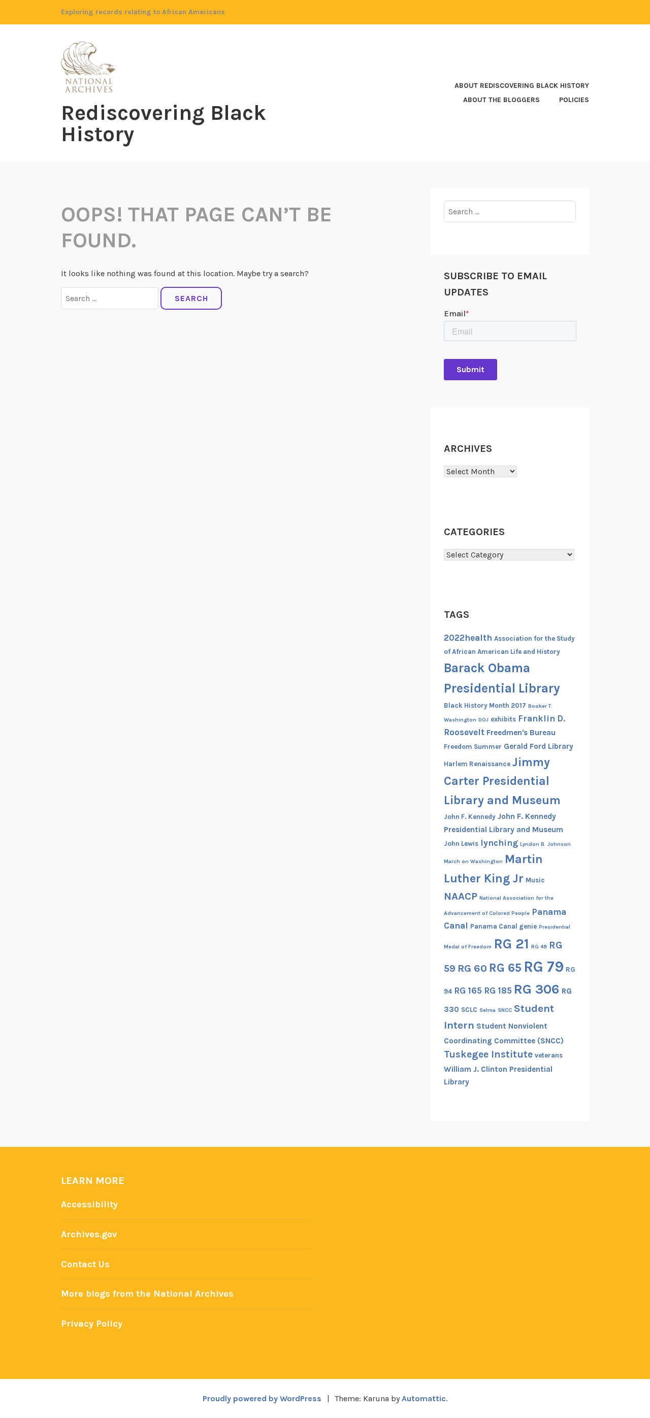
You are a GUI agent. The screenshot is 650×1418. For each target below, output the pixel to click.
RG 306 (537, 989)
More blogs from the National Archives (147, 1293)
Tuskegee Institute (488, 1054)
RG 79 (544, 966)
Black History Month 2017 (485, 705)
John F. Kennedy (470, 816)
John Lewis (461, 843)
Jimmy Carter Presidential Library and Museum (502, 781)
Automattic (424, 1398)
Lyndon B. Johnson (545, 844)
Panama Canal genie (503, 926)
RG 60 (472, 968)
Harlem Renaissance (477, 764)
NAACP (460, 896)
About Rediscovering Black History (521, 85)
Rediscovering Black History (163, 123)
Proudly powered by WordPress (262, 1398)
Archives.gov (89, 1234)
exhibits (503, 719)
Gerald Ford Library (538, 746)
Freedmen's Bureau (521, 732)
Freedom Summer (473, 746)
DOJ (483, 719)
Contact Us (85, 1264)
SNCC (505, 1010)
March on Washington (473, 861)
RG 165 (468, 990)
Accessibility (89, 1204)
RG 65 (505, 968)
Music (535, 880)
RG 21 (511, 944)
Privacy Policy (91, 1323)
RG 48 (539, 946)
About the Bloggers (501, 99)
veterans (549, 1055)
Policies (574, 99)
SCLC (469, 1009)
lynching (499, 843)
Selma (487, 1010)
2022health (468, 638)
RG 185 (498, 990)
